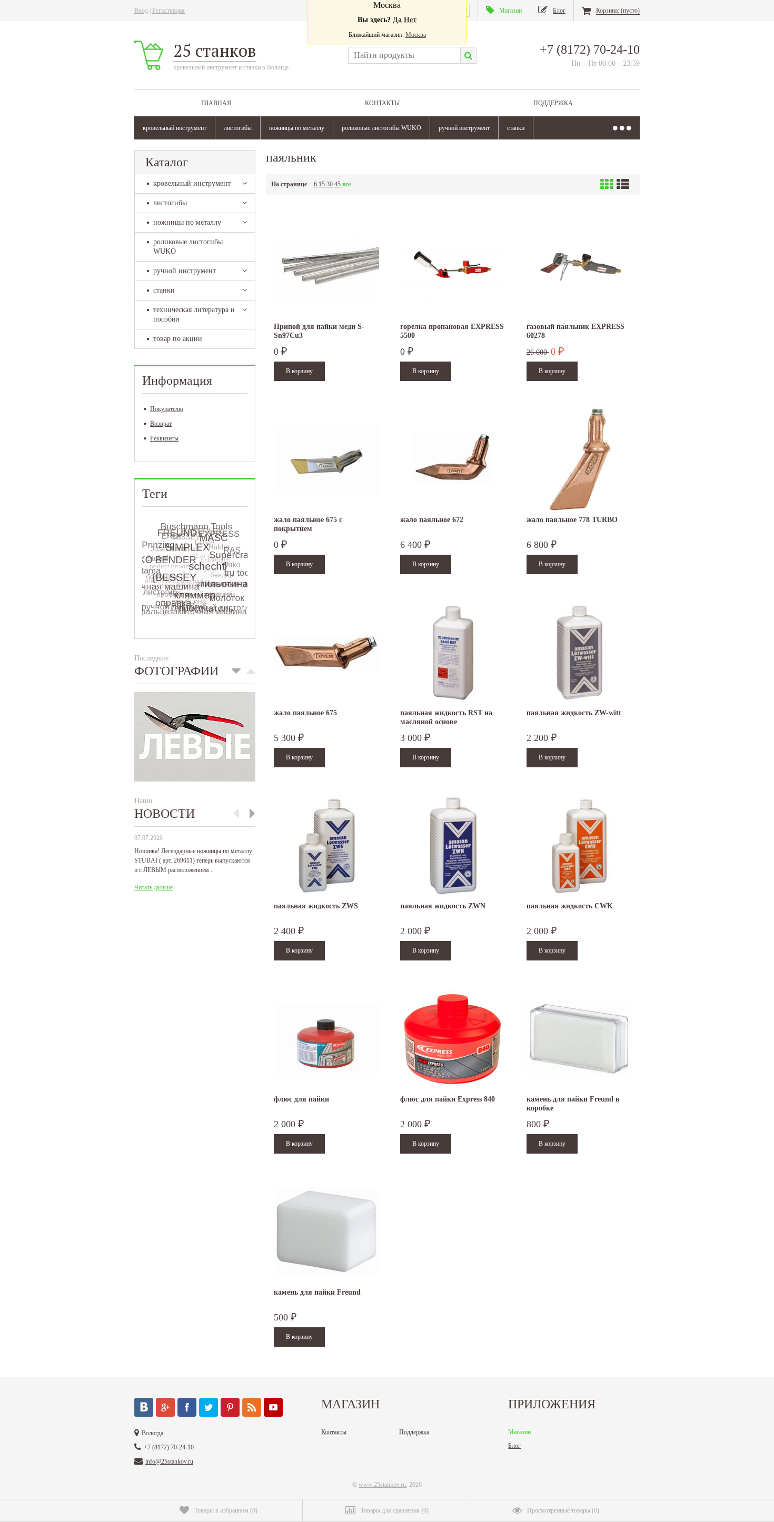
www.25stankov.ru (382, 1484)
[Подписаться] (251, 1407)
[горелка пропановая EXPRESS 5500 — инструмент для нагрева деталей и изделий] (452, 266)
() (225, 1510)
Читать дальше (153, 887)
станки (515, 128)
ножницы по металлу (296, 128)
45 (337, 184)
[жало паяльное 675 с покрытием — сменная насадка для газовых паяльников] (326, 459)
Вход (141, 10)
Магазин (519, 1432)
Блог (514, 1445)
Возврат (161, 423)
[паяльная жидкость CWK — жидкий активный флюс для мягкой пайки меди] (579, 845)
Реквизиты (164, 438)
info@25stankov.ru (169, 1461)
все (346, 184)
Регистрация (168, 10)
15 (322, 184)
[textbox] (404, 55)
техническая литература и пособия (194, 314)
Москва (415, 34)
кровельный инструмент (174, 128)
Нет (410, 20)
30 (329, 184)
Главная (216, 103)
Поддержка (553, 103)
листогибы (238, 128)
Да (397, 20)
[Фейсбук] (186, 1407)
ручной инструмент (464, 128)
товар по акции (177, 339)
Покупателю (166, 409)
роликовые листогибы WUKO (381, 128)
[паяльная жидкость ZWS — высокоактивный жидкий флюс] (326, 845)
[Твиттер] (208, 1407)
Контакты (382, 103)
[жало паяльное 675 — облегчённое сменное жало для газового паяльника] (326, 652)
